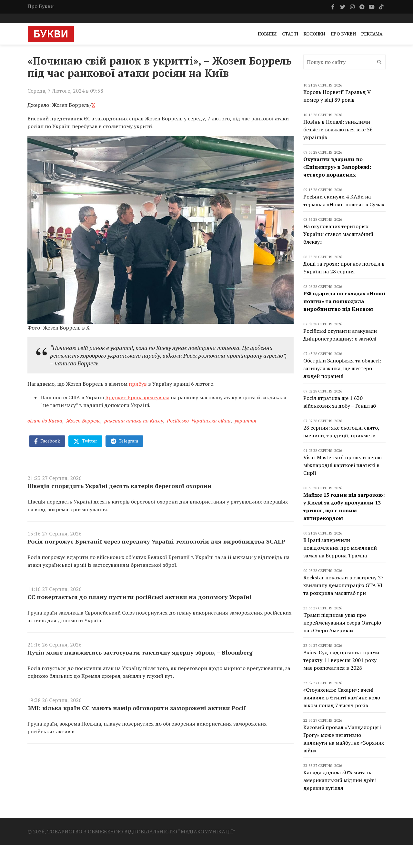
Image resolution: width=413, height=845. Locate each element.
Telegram (128, 441)
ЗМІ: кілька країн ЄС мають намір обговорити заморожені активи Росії (136, 708)
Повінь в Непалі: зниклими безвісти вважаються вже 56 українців (338, 129)
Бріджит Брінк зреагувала (137, 397)
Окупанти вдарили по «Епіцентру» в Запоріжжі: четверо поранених (337, 167)
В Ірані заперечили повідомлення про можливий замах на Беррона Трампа (340, 547)
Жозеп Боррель (83, 420)
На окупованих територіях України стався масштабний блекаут (338, 234)
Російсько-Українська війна (199, 420)
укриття (245, 420)
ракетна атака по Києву (133, 420)
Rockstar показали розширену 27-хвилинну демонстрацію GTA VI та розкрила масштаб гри (344, 585)
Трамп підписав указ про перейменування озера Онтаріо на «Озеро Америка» (342, 622)
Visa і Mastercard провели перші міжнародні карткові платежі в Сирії (342, 465)
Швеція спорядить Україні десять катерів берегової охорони (119, 486)
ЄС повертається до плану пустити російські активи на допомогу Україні (139, 597)
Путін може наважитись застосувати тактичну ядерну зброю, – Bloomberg (140, 652)
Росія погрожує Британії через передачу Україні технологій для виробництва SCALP (156, 541)
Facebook (49, 441)
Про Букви (40, 6)
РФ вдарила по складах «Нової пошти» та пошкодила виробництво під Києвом (344, 301)
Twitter (89, 441)
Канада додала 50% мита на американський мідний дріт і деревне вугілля (340, 780)
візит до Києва (44, 420)
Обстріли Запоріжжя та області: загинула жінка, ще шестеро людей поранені (342, 368)
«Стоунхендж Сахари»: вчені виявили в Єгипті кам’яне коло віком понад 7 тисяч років (341, 697)
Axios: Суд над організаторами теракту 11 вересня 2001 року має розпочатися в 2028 (341, 660)
